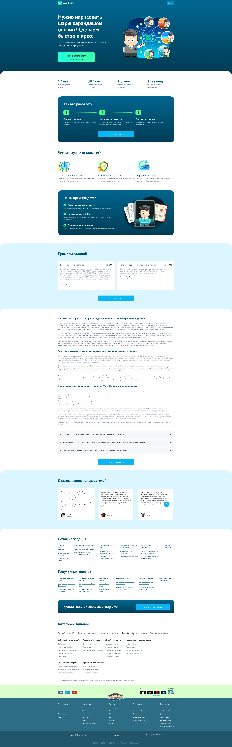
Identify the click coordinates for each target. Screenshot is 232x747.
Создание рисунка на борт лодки (84, 549)
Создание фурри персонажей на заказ (106, 557)
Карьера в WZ (137, 711)
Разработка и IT (165, 711)
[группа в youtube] (74, 692)
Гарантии (61, 717)
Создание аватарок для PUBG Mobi (86, 579)
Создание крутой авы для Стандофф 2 (66, 590)
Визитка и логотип (89, 644)
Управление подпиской (89, 723)
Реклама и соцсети (165, 708)
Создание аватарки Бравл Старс (87, 585)
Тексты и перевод (165, 720)
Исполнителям (86, 714)
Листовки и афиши (112, 647)
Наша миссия (137, 708)
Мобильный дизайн (65, 647)
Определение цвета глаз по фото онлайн (66, 585)
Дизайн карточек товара (90, 673)
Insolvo (111, 717)
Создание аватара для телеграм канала (146, 583)
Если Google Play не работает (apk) (150, 695)
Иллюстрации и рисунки (134, 650)
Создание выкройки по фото (124, 578)
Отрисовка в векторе (65, 673)
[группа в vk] (60, 692)
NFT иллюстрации (132, 653)
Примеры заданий (63, 714)
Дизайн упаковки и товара (91, 670)
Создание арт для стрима (63, 559)
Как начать (61, 708)
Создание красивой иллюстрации (126, 552)
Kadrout (111, 720)
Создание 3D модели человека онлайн (85, 590)
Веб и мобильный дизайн (69, 640)
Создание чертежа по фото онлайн (66, 579)
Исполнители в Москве (167, 726)
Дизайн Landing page (65, 653)
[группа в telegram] (67, 692)
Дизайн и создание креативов (68, 680)
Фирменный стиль (89, 647)
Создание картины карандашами (147, 546)
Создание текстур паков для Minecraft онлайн (124, 588)
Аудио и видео (164, 717)
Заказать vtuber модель (104, 585)
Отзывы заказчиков (139, 717)
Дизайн (162, 714)
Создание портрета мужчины (64, 554)
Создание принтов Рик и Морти (107, 546)
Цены (59, 711)
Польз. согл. (136, 714)
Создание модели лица (168, 546)
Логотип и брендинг (92, 640)
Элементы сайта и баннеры (67, 650)
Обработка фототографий (67, 667)
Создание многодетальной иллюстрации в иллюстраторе (83, 553)
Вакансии (112, 711)
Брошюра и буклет (112, 644)
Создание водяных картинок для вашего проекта (150, 552)
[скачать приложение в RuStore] (163, 692)
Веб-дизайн (62, 644)
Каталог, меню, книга (112, 653)
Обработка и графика (67, 662)
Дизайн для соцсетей (89, 667)
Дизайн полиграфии (114, 640)
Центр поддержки (114, 708)
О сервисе (85, 708)
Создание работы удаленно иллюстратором (128, 546)
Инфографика (131, 644)
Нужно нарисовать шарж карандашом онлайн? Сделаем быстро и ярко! (115, 680)
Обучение (85, 711)
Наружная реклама (112, 656)
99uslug (111, 723)
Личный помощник (165, 723)
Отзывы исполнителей (140, 720)
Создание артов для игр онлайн (83, 545)
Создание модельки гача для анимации (146, 588)
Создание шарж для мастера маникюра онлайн (150, 557)
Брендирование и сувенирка (93, 650)
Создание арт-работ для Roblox (105, 579)
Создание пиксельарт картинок (61, 547)
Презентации (130, 647)
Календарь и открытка (113, 650)
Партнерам (85, 717)
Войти (170, 3)
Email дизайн (62, 656)
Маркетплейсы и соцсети (93, 662)
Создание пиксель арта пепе (129, 556)
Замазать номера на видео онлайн (165, 579)
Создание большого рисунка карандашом (106, 552)
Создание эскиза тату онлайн (105, 590)
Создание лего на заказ (146, 578)
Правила (84, 720)
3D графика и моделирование (68, 670)
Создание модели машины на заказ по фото (125, 583)
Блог (110, 714)
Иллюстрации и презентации (138, 640)
